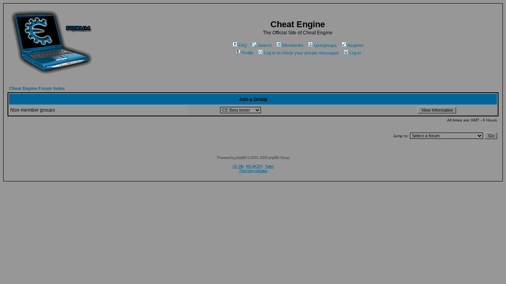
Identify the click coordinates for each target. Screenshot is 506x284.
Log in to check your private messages (301, 52)
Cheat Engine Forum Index (37, 88)
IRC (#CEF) (254, 166)
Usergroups (325, 45)
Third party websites (253, 170)
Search (265, 45)
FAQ (242, 45)
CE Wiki (238, 166)
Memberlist (292, 45)
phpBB (241, 157)
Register (355, 45)
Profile (247, 52)
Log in (355, 52)
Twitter (269, 166)
